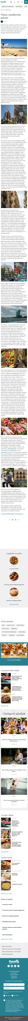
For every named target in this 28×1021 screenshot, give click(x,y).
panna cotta (5, 628)
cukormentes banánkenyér (9, 632)
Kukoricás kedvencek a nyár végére (11, 951)
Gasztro (14, 839)
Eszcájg (3, 10)
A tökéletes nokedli (17, 884)
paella (15, 491)
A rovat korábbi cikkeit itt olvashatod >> (12, 514)
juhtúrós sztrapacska (7, 6)
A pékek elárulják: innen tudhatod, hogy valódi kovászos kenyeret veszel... (17, 698)
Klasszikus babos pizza (9, 921)
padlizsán (4, 452)
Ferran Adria (4, 379)
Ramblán (21, 245)
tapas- (3, 241)
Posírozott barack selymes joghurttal (14, 584)
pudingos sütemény (14, 598)
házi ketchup (20, 625)
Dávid (5, 21)
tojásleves (11, 635)
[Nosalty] (3, 2)
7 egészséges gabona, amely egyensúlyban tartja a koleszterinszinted (17, 688)
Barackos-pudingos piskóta (14, 600)
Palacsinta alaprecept (15, 874)
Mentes (14, 735)
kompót (14, 582)
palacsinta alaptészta (17, 871)
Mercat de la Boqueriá (12, 373)
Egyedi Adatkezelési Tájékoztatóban (13, 1010)
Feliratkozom (20, 988)
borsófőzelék (20, 635)
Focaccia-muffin (14, 569)
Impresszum (14, 976)
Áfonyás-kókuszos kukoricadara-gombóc (12, 928)
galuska (13, 881)
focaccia (14, 566)
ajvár (3, 625)
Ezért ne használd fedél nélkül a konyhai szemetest (14, 801)
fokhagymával (12, 449)
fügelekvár (14, 628)
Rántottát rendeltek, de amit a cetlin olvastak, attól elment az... (14, 740)
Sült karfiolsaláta (7, 935)
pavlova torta (10, 625)
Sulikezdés (14, 673)
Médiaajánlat (14, 977)
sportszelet (19, 6)
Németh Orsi (14, 744)
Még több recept (14, 604)
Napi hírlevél (8, 995)
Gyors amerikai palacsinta (16, 864)
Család (13, 684)
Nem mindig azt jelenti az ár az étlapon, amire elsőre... (14, 770)
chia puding (22, 632)
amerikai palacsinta (16, 860)
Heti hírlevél (16, 995)
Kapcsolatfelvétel (14, 974)
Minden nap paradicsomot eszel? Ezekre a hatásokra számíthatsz (17, 678)
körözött (4, 635)
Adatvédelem (14, 973)
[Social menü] (14, 2)
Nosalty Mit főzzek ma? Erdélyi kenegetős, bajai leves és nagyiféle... (17, 844)
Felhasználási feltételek (14, 971)
